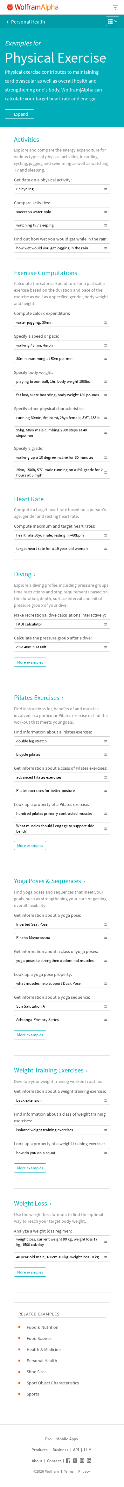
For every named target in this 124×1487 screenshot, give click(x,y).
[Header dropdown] (115, 7)
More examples (30, 662)
